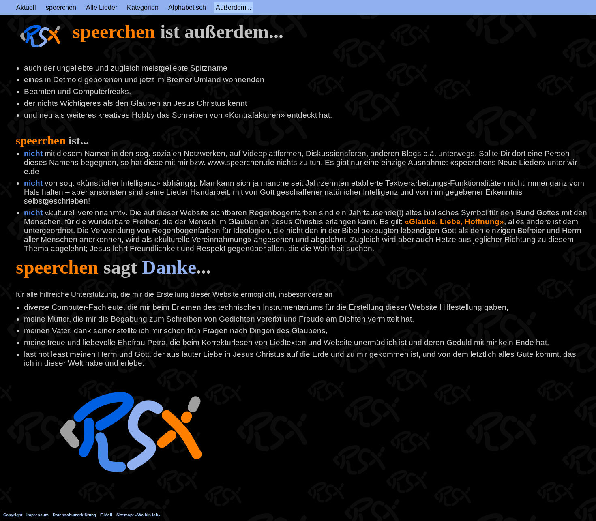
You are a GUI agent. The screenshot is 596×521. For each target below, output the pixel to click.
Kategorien (143, 7)
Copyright (12, 514)
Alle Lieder (101, 7)
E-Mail (106, 514)
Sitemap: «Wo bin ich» (138, 514)
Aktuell (26, 7)
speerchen (61, 7)
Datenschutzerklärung (74, 514)
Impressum (37, 514)
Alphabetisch (187, 7)
